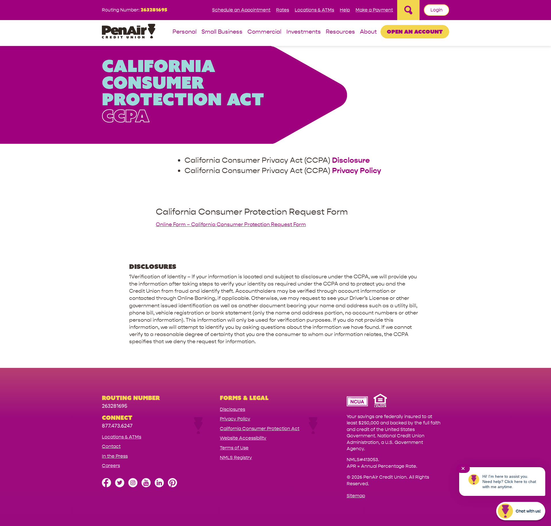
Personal (184, 32)
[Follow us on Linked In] (159, 485)
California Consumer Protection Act (259, 428)
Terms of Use (234, 448)
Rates (282, 10)
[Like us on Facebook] (106, 485)
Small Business (221, 32)
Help (345, 10)
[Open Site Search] (408, 10)
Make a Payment (374, 10)
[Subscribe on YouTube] (146, 485)
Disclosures (232, 409)
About (368, 32)
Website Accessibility (243, 438)
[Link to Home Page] (128, 32)
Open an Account (415, 31)
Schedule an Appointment (241, 10)
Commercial (264, 32)
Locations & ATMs (314, 10)
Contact (111, 446)
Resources (340, 32)
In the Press (115, 456)
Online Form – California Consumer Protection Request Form (231, 225)
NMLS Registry (236, 457)
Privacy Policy (235, 419)
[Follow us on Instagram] (132, 485)
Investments (303, 32)
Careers (111, 465)
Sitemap (356, 495)
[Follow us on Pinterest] (172, 485)
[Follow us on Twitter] (119, 485)
